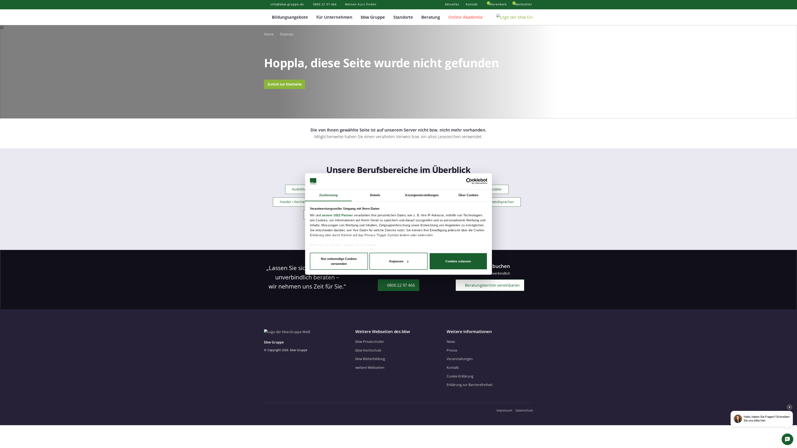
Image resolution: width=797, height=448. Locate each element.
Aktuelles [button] (452, 4)
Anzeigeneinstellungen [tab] (422, 195)
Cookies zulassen (458, 261)
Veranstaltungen (460, 359)
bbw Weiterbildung (370, 359)
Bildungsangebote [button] (290, 17)
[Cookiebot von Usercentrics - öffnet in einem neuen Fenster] (469, 181)
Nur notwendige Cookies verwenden (339, 261)
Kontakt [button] (472, 4)
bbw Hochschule (368, 350)
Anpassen (396, 261)
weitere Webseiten (369, 367)
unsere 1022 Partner (337, 215)
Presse (452, 350)
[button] (266, 17)
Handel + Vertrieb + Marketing (303, 202)
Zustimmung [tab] (328, 195)
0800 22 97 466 (400, 285)
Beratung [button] (430, 17)
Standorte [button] (403, 17)
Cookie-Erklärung (460, 376)
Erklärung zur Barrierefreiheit (470, 384)
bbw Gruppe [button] (373, 17)
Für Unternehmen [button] (334, 17)
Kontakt (453, 367)
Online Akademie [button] (465, 17)
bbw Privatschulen (369, 341)
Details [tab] (375, 195)
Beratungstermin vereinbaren (492, 285)
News (451, 341)
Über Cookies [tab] (468, 195)
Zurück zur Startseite (285, 84)
